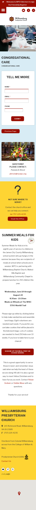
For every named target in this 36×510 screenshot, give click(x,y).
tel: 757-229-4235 (18, 214)
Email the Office (17, 219)
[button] (19, 493)
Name (7, 87)
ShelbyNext (6, 474)
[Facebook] (28, 10)
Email (7, 96)
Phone (7, 106)
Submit (17, 119)
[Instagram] (33, 10)
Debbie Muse (19, 383)
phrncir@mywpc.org (18, 174)
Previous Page (10, 131)
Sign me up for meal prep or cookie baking (17, 352)
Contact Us (6, 461)
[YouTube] (23, 10)
